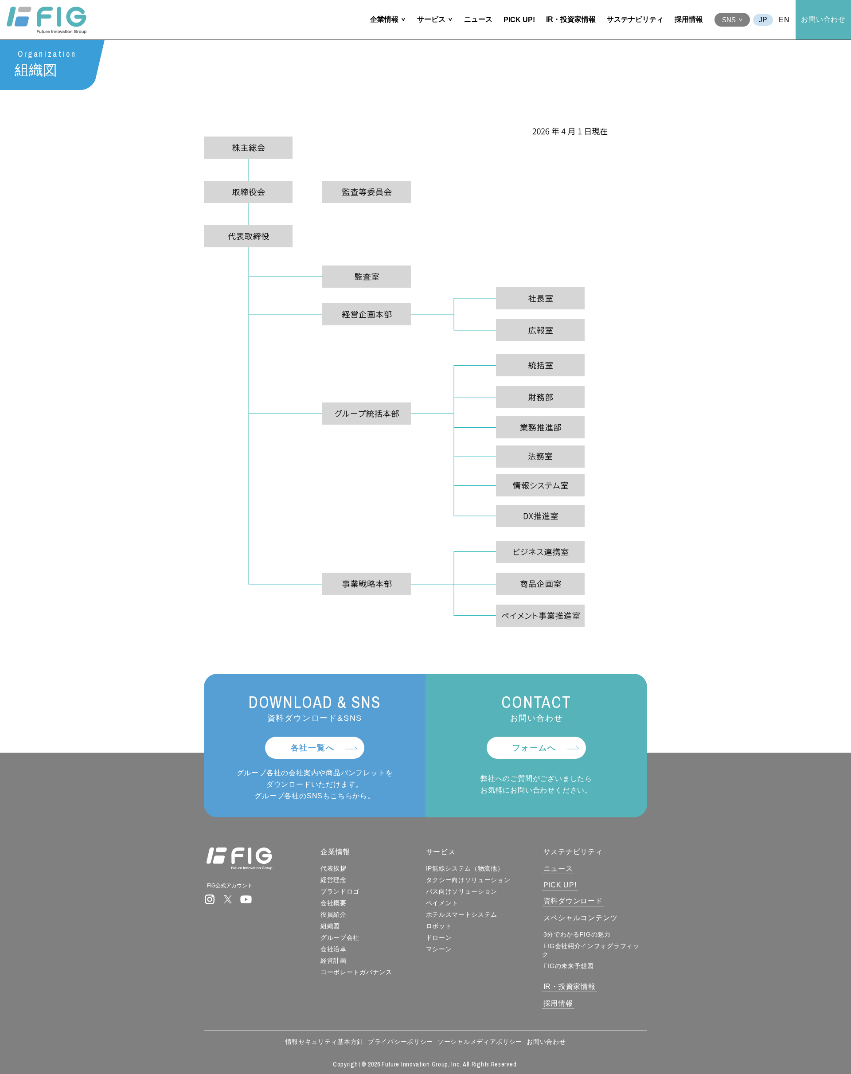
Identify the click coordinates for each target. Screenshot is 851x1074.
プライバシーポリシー (400, 1041)
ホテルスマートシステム (462, 914)
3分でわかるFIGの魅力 (577, 934)
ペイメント (442, 902)
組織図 (330, 925)
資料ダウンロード (573, 901)
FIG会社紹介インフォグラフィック (591, 950)
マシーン (439, 949)
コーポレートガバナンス (356, 972)
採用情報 (689, 19)
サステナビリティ (635, 19)
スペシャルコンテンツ (580, 918)
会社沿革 (333, 949)
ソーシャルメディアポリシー (479, 1041)
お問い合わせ (823, 19)
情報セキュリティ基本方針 (324, 1041)
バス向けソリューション (462, 891)
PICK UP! (519, 19)
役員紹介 (333, 914)
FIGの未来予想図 (568, 965)
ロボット (439, 925)
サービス (431, 19)
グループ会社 (339, 937)
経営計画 (333, 960)
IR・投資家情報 (571, 19)
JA (763, 20)
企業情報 (384, 19)
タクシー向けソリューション (468, 879)
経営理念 (333, 879)
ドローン (439, 937)
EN (784, 19)
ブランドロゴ (339, 891)
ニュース (478, 19)
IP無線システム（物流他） (465, 868)
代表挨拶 (333, 868)
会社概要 (333, 902)
